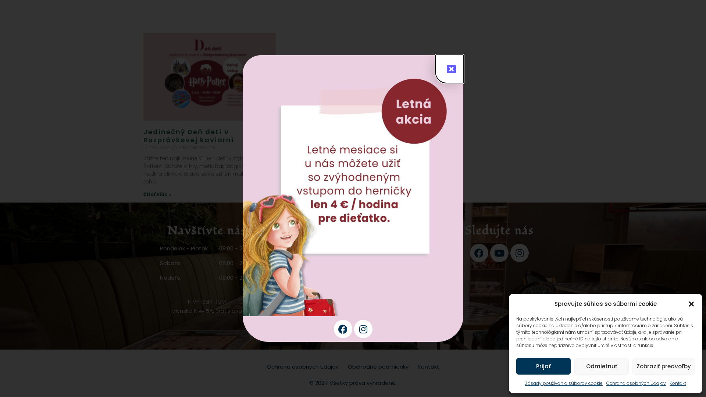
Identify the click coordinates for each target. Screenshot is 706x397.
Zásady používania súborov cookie (564, 383)
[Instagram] (363, 329)
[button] (691, 304)
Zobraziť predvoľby (664, 366)
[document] (353, 198)
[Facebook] (343, 329)
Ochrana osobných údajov (636, 383)
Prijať (543, 366)
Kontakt (678, 383)
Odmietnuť (601, 366)
